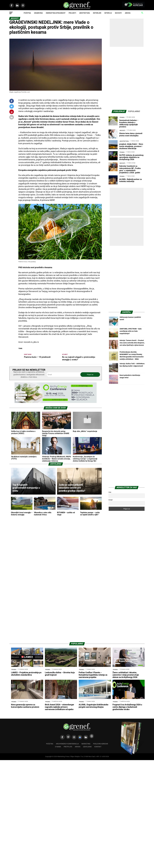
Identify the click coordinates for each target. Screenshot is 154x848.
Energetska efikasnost (56, 13)
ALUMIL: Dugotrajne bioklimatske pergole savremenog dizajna (93, 706)
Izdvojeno (87, 747)
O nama (58, 747)
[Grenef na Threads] (91, 736)
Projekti (72, 13)
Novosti (118, 13)
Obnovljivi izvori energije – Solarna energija (21, 513)
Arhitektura (84, 13)
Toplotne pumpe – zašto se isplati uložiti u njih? (90, 513)
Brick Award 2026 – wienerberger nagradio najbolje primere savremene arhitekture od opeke (59, 707)
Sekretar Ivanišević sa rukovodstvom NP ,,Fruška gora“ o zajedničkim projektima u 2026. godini (130, 169)
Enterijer (97, 13)
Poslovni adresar (100, 744)
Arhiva (127, 13)
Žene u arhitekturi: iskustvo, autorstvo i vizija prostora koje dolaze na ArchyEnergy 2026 (126, 674)
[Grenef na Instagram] (74, 737)
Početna (27, 13)
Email (110, 500)
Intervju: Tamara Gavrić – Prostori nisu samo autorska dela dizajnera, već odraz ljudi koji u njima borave (132, 342)
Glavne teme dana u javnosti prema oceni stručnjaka (130, 134)
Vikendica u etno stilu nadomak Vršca (42, 513)
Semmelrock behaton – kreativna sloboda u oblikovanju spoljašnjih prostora (128, 123)
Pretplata (68, 747)
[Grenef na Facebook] (11, 101)
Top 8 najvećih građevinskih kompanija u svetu (26, 487)
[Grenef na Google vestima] (80, 737)
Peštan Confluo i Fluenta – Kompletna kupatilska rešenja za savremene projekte (93, 674)
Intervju (108, 13)
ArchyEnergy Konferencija (67, 744)
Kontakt (97, 747)
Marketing (86, 744)
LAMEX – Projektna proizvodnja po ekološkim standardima (26, 673)
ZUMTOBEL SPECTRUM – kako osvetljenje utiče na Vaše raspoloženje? (131, 331)
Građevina (38, 13)
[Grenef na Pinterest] (11, 113)
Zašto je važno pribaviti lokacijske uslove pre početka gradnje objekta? (72, 487)
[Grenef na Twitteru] (11, 107)
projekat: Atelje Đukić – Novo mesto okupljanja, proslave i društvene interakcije (131, 146)
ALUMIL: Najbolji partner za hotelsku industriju (130, 180)
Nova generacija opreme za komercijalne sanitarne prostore (25, 706)
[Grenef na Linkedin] (86, 737)
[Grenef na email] (11, 118)
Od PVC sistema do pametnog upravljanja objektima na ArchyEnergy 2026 (131, 157)
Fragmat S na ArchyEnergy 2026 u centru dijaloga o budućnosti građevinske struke (127, 707)
